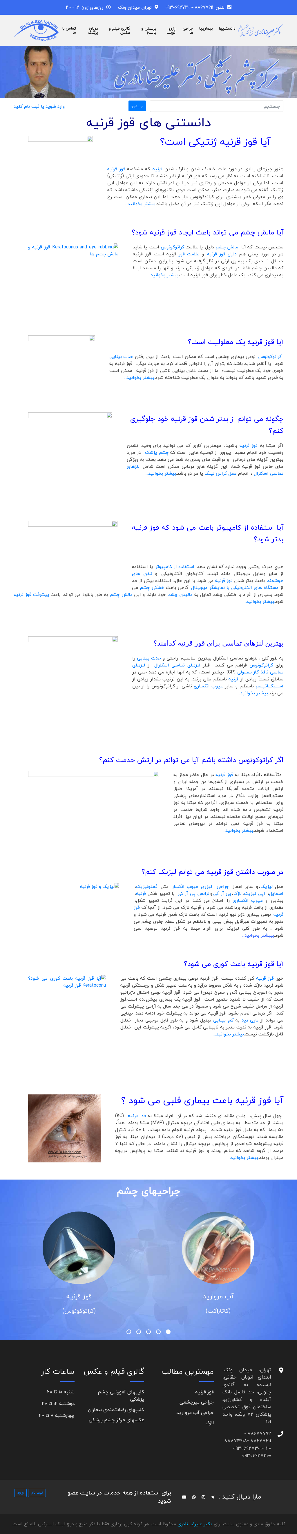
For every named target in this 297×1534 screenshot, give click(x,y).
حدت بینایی (121, 356)
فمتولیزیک (146, 886)
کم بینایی (223, 1020)
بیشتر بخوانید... (140, 204)
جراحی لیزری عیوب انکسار (201, 886)
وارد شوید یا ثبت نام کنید (39, 106)
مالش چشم (226, 247)
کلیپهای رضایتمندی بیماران (116, 1409)
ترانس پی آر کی (193, 893)
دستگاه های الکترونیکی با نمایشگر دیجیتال (234, 587)
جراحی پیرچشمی (197, 1402)
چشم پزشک (157, 452)
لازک (237, 893)
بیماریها (206, 28)
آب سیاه (78, 1296)
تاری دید (250, 1020)
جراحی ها (188, 30)
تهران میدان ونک (135, 7)
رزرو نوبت (170, 30)
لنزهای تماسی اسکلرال (176, 665)
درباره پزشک (93, 30)
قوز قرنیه (117, 169)
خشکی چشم (153, 587)
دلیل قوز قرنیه (222, 254)
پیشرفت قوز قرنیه (31, 594)
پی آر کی (222, 893)
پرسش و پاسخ (148, 30)
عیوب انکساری (209, 686)
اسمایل (276, 893)
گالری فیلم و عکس (119, 30)
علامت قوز (189, 254)
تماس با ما (69, 30)
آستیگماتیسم (269, 686)
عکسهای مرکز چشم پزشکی (116, 1419)
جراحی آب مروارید (195, 1412)
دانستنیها (227, 28)
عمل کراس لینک (220, 473)
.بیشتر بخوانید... (139, 377)
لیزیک (267, 886)
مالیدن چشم (180, 594)
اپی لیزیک (255, 893)
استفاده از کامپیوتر (175, 566)
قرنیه (158, 169)
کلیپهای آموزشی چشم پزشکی (121, 1396)
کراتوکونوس (173, 247)
